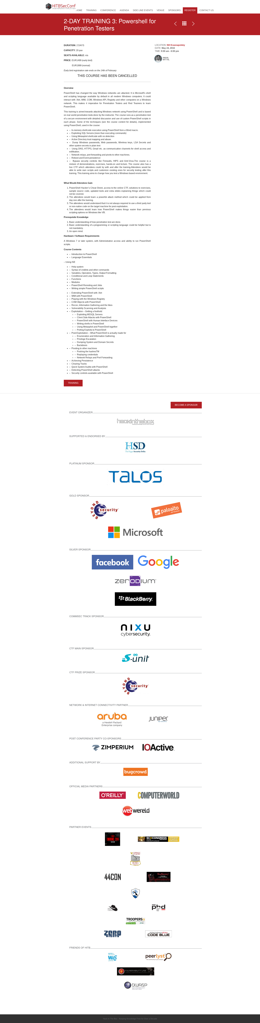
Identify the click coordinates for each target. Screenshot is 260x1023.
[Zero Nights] (112, 933)
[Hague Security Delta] (135, 447)
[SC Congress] (158, 839)
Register (190, 10)
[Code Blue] (158, 933)
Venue (160, 10)
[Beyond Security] (105, 510)
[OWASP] (135, 985)
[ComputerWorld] (158, 795)
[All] (184, 24)
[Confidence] (112, 839)
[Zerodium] (135, 581)
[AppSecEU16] (135, 858)
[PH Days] (158, 908)
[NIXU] (135, 629)
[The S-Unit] (135, 657)
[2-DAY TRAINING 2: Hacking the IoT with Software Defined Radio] (176, 24)
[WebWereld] (135, 811)
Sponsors (174, 10)
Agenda (124, 10)
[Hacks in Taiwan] (113, 908)
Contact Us (206, 10)
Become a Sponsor (186, 405)
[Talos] (135, 477)
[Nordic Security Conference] (135, 893)
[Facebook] (112, 562)
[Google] (158, 562)
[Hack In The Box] (135, 421)
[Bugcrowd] (135, 771)
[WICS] (112, 957)
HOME (79, 10)
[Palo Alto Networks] (166, 510)
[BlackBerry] (135, 599)
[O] (112, 795)
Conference (108, 10)
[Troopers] (135, 921)
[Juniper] (158, 719)
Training (91, 10)
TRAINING (73, 383)
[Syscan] (158, 877)
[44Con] (112, 877)
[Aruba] (113, 719)
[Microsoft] (135, 532)
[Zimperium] (112, 748)
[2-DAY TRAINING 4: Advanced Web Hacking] (193, 24)
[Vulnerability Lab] (135, 971)
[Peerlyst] (159, 957)
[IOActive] (158, 748)
